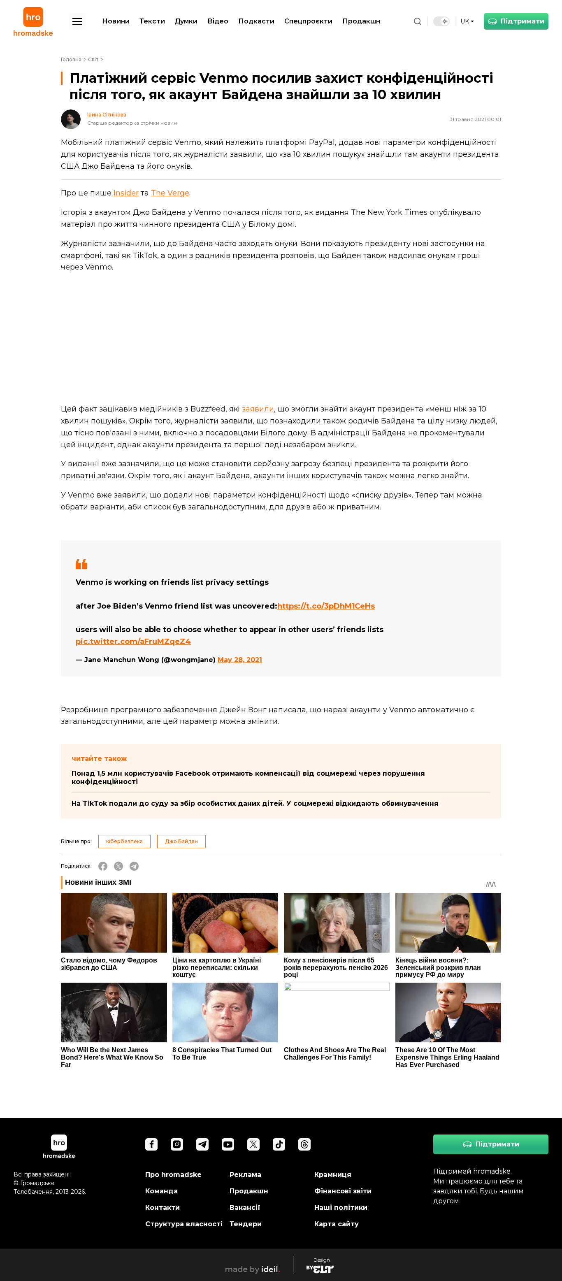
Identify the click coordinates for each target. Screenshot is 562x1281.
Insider (126, 193)
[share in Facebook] (102, 866)
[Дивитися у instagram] (177, 1144)
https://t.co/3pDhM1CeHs (326, 606)
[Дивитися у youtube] (228, 1144)
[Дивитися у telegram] (202, 1144)
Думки (186, 21)
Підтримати (522, 21)
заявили (258, 409)
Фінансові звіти (343, 1191)
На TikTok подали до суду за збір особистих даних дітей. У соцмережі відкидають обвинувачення (255, 803)
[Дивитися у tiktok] (279, 1144)
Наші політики (340, 1207)
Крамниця (332, 1175)
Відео (217, 21)
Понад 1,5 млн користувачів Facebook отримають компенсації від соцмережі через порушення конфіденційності (248, 778)
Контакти (162, 1207)
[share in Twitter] (118, 866)
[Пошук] (417, 21)
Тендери (246, 1224)
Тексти (152, 21)
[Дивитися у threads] (304, 1144)
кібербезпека (124, 841)
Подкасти (256, 21)
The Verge (170, 193)
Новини (116, 21)
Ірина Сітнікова (106, 115)
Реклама (245, 1175)
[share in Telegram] (134, 866)
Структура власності (184, 1224)
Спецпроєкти (308, 21)
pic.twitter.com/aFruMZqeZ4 (133, 641)
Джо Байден (181, 841)
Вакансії (245, 1207)
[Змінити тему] (441, 21)
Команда (161, 1191)
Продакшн (361, 21)
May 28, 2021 (240, 660)
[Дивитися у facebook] (151, 1144)
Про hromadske (173, 1175)
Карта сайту (336, 1224)
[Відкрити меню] (77, 21)
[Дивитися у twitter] (253, 1144)
